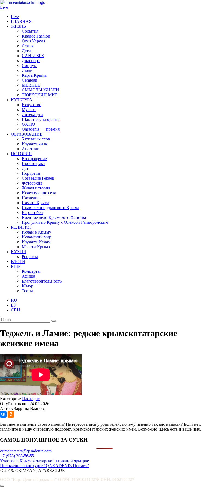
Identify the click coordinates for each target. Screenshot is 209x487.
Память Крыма (35, 202)
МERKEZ (31, 85)
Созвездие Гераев (38, 178)
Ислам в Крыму (36, 232)
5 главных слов (36, 139)
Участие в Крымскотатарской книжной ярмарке (44, 460)
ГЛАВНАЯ (21, 21)
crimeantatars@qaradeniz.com (26, 451)
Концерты (31, 271)
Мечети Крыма (36, 246)
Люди (27, 70)
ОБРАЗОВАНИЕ (26, 134)
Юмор (27, 286)
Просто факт (33, 163)
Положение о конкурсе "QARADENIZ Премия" (44, 465)
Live (4, 7)
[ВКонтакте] (3, 414)
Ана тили (30, 148)
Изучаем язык (34, 144)
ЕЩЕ (16, 266)
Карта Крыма (34, 75)
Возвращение (34, 158)
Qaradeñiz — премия (41, 129)
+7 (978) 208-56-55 (17, 456)
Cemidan (29, 80)
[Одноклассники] (11, 414)
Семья (27, 46)
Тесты (27, 291)
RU (14, 300)
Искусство (31, 104)
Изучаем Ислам (36, 242)
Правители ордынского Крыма (50, 207)
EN (14, 305)
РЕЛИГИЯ (21, 227)
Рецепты (30, 256)
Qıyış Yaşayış (33, 41)
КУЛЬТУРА (21, 99)
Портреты (31, 173)
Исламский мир (36, 237)
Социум (29, 65)
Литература (32, 114)
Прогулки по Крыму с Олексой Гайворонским (65, 222)
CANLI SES (33, 55)
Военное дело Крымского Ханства (54, 217)
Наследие (30, 197)
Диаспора (31, 60)
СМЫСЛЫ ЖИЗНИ (40, 90)
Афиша (28, 276)
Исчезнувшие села (39, 193)
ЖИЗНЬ (18, 26)
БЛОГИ (18, 261)
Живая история (36, 188)
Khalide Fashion (36, 36)
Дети (26, 50)
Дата (26, 168)
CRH (15, 310)
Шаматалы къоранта (41, 119)
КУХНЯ (18, 251)
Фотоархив (32, 183)
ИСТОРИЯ (21, 153)
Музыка (29, 109)
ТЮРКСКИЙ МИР (39, 95)
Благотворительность (42, 281)
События (30, 31)
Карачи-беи (32, 212)
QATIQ (28, 124)
